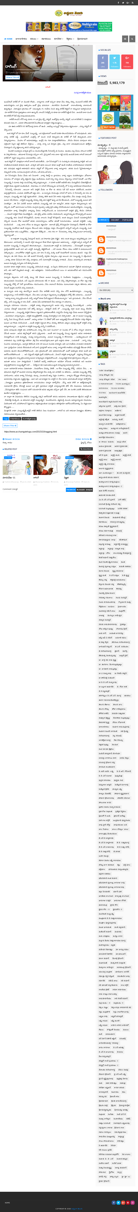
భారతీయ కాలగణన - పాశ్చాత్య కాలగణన (114, 896)
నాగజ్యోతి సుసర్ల (105, 740)
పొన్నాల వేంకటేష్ (105, 794)
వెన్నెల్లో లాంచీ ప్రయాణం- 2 (108, 1065)
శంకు (100, 1083)
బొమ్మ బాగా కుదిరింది (106, 865)
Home (9, 39)
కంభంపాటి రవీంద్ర (119, 518)
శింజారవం (115, 1092)
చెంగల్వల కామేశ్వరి (115, 616)
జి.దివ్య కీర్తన (103, 642)
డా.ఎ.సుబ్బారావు (105, 673)
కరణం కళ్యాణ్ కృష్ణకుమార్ (108, 526)
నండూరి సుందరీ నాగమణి (108, 731)
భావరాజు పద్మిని (105, 901)
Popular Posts (127, 220)
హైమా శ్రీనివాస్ (104, 1181)
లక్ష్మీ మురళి (115, 1021)
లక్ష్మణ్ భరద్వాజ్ (117, 1016)
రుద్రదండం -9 (118, 1003)
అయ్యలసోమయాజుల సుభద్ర (109, 433)
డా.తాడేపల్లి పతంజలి (107, 678)
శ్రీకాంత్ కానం (114, 1097)
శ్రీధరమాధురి (82, 39)
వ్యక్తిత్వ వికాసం (122, 1079)
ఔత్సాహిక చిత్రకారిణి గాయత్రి (109, 513)
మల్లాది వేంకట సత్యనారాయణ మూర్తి (112, 941)
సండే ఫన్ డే (121, 1114)
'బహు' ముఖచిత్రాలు (106, 371)
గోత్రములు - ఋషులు (107, 607)
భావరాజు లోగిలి (120, 901)
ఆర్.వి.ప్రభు (103, 455)
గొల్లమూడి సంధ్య (125, 602)
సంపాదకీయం (118, 1119)
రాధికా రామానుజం (119, 990)
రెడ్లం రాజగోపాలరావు (121, 1012)
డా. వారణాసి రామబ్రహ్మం (108, 669)
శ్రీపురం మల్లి (103, 1105)
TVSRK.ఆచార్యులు (123, 384)
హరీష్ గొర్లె (103, 1177)
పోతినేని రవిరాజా (124, 798)
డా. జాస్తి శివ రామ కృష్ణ (107, 660)
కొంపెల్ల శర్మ (103, 580)
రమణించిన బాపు (123, 976)
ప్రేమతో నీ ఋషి (105, 816)
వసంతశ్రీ (123, 1039)
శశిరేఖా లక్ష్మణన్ (105, 1088)
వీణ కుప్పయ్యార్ (105, 1056)
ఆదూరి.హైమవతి (105, 451)
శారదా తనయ (119, 1088)
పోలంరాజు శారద (105, 803)
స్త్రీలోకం (111, 1172)
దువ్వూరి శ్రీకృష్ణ (104, 718)
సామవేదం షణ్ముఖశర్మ (107, 1137)
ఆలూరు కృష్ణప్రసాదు (106, 469)
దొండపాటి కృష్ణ (104, 722)
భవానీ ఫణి (117, 892)
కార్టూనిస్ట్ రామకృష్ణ (121, 544)
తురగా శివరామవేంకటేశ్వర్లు (109, 700)
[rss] (133, 3)
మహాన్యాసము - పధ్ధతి (107, 945)
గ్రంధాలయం (122, 607)
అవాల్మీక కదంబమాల (106, 437)
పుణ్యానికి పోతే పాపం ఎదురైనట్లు (121, 318)
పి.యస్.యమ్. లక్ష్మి (106, 771)
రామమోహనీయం (105, 999)
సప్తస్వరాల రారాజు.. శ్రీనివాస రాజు (111, 1128)
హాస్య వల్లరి (114, 1177)
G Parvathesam (106, 384)
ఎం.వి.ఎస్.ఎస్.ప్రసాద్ (107, 500)
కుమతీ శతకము (125, 567)
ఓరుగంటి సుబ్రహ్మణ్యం (107, 509)
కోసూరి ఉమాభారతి (106, 589)
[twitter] (123, 3)
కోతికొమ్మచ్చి (121, 584)
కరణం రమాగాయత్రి (106, 531)
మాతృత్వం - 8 (104, 145)
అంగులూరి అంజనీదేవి (117, 393)
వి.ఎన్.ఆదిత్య (118, 1048)
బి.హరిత (117, 852)
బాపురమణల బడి (120, 825)
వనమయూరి (110, 1034)
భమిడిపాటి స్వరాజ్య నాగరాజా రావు (112, 883)
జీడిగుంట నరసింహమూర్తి (121, 642)
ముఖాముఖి (103, 963)
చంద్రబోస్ (122, 611)
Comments (103, 220)
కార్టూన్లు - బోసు (104, 553)
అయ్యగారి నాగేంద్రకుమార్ (120, 428)
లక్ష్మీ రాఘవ (103, 1025)
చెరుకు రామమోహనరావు (108, 624)
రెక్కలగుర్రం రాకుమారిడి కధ (121, 1007)
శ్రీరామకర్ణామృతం (105, 1110)
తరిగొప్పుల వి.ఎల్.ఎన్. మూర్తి (110, 696)
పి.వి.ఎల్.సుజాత (105, 776)
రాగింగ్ (36, 477)
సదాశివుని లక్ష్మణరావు (122, 1123)
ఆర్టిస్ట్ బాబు (103, 460)
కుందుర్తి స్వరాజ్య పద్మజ (107, 567)
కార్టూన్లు (102, 549)
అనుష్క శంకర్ (117, 420)
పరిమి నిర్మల (124, 758)
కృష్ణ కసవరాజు (118, 571)
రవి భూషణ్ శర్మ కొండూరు (108, 985)
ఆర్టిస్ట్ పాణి (127, 455)
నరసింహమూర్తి (104, 736)
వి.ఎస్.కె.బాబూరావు (106, 1052)
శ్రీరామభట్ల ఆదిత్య (121, 1110)
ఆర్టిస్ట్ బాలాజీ (116, 460)
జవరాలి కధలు (120, 638)
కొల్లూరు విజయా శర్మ (106, 584)
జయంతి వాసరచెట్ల (116, 633)
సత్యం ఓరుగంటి (104, 1123)
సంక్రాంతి (102, 1114)
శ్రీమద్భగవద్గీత (124, 1105)
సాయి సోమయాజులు (106, 1141)
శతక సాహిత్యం (111, 1083)
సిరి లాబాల (126, 1154)
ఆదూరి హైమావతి (121, 446)
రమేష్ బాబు (113, 981)
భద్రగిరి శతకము (105, 874)
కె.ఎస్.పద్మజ (114, 575)
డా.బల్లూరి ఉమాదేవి (106, 687)
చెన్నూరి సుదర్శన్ (105, 620)
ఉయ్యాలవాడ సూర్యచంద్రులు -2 (110, 486)
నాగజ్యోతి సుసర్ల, (36, 72)
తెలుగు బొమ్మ (104, 709)
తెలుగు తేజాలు (104, 705)
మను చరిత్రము (104, 936)
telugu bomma (117, 388)
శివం (123, 1092)
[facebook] (118, 3)
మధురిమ (118, 932)
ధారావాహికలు (21, 39)
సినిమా (113, 1146)
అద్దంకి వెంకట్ (120, 415)
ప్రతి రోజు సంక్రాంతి (105, 811)
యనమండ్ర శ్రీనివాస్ (124, 967)
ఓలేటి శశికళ (122, 509)
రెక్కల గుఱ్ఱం (103, 1007)
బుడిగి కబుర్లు (104, 856)
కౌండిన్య (119, 589)
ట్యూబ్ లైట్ (123, 656)
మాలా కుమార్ (104, 958)
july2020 (8, 458)
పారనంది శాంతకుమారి (107, 767)
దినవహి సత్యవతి (118, 713)
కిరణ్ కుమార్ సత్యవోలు (107, 558)
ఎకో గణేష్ (122, 500)
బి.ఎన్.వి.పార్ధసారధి (106, 843)
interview (103, 388)
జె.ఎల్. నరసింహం (121, 647)
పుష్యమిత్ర (118, 776)
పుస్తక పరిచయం (105, 780)
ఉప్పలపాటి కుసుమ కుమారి (109, 477)
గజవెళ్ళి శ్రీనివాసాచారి (107, 593)
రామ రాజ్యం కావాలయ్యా (108, 994)
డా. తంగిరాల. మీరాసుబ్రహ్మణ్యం (110, 664)
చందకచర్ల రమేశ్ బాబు (107, 611)
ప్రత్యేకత (112, 351)
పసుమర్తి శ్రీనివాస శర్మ (107, 762)
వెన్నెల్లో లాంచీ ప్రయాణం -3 (108, 1061)
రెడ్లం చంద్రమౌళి (104, 1012)
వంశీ (100, 1034)
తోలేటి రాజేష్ (104, 713)
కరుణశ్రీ (119, 531)
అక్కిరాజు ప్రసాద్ (105, 406)
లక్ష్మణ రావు (103, 1016)
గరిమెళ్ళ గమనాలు (106, 598)
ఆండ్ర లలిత (121, 442)
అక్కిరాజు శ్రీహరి (120, 406)
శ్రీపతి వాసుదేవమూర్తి (119, 1101)
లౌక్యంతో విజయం (113, 1030)
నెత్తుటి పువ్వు (104, 745)
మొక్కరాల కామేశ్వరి (106, 967)
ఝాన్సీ (125, 651)
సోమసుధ (102, 1172)
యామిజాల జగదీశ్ (122, 972)
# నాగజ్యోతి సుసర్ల (29, 418)
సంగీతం (111, 1114)
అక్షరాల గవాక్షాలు (105, 411)
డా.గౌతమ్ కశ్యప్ (121, 673)
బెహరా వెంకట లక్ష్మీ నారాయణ (110, 860)
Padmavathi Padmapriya (116, 259)
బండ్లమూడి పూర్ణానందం (121, 820)
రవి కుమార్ (125, 981)
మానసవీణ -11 (9, 477)
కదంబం (33, 39)
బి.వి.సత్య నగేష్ (123, 847)
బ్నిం (118, 865)
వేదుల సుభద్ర (123, 1070)
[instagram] (133, 1203)
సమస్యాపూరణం (120, 1132)
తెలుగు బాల (117, 705)
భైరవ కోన (114, 905)
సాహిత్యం (120, 1141)
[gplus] (128, 3)
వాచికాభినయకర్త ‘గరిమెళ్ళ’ (109, 1043)
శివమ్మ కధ (103, 1097)
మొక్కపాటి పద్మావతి (118, 963)
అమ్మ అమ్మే (113, 329)
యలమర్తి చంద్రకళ (105, 972)
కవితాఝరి (123, 540)
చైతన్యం (123, 624)
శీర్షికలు (69, 39)
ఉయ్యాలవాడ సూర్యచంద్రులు (109, 482)
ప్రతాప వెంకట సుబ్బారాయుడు (109, 807)
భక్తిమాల (102, 869)
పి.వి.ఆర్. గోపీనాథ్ (124, 771)
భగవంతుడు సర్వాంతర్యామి (118, 869)
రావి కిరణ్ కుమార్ (121, 999)
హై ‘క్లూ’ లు (126, 1177)
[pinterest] (128, 1203)
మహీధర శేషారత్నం (106, 950)
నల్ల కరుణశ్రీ (117, 736)
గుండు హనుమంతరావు (107, 602)
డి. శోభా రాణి (122, 687)
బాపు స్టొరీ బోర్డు (104, 825)
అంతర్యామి (103, 397)
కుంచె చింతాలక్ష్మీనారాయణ (108, 562)
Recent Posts (115, 220)
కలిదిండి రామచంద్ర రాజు (108, 535)
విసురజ (120, 1052)
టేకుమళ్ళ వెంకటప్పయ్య (107, 656)
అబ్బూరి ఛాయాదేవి (106, 424)
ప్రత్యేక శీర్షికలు (120, 811)
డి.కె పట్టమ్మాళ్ (104, 691)
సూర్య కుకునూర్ (121, 1168)
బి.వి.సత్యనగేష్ (104, 852)
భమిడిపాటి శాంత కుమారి (108, 878)
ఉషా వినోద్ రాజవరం (106, 491)
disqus (89, 490)
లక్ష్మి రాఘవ (103, 1021)
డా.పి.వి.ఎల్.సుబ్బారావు (108, 682)
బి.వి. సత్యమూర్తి (123, 843)
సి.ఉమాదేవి (103, 1146)
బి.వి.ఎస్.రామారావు (106, 847)
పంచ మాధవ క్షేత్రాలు (106, 749)
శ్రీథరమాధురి (103, 1101)
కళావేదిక (57, 39)
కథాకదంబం (46, 39)
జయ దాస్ (102, 633)
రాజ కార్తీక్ (124, 985)
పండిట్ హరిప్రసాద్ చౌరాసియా (109, 754)
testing (102, 393)
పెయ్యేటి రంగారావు (122, 785)
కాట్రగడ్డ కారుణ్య (105, 544)
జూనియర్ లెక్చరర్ (105, 647)
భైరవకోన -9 (117, 909)
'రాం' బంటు (122, 379)
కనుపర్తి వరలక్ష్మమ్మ (117, 522)
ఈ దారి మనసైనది (123, 473)
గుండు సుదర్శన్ (121, 598)
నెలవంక (115, 745)
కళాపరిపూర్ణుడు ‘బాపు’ (107, 540)
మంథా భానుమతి (105, 927)
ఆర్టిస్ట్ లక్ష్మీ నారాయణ (107, 464)
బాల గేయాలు (104, 829)
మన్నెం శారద (117, 936)
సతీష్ (128, 1119)
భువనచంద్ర (103, 905)
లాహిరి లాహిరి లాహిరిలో (120, 1025)
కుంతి (123, 562)
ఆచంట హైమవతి (105, 446)
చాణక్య (101, 616)
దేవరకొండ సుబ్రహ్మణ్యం (121, 718)
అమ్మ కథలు (103, 428)
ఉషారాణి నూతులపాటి (107, 495)
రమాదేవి (102, 981)
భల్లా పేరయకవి (104, 892)
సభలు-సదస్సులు (105, 1132)
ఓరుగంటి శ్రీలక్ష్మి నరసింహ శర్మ (109, 504)
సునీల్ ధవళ (116, 1163)
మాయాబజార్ (121, 954)
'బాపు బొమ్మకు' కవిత (107, 379)
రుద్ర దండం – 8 (104, 1003)
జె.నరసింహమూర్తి (105, 651)
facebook (71, 490)
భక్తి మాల (126, 865)
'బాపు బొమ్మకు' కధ (106, 375)
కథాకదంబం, (25, 72)
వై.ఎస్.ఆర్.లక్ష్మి (120, 1074)
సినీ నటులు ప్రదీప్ (105, 1150)
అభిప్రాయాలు (121, 424)
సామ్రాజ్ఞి (121, 1137)
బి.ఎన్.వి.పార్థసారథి (106, 838)
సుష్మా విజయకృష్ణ (105, 1168)
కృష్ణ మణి (102, 575)
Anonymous (111, 226)
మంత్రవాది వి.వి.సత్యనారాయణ (110, 918)
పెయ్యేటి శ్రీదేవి (104, 789)
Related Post (10, 449)
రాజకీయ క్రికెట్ (104, 990)
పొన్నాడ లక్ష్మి (117, 789)
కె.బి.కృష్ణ (125, 575)
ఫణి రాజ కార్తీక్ (104, 820)
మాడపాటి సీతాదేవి (106, 954)
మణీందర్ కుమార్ (105, 932)
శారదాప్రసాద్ (103, 1092)
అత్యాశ (112, 340)
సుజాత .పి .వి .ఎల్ (106, 1159)
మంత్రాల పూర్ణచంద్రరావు (107, 923)
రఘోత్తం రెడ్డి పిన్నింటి (106, 976)
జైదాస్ (117, 651)
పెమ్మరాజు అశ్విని (105, 785)
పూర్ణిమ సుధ (118, 780)
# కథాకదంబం (15, 418)
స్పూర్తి (119, 1172)
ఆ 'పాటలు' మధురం (106, 442)
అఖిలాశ (118, 411)
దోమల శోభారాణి (119, 722)
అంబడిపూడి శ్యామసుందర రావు (110, 402)
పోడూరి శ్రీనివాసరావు (106, 798)
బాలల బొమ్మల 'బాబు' (120, 829)
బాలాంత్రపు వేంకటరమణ (108, 834)
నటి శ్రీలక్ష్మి (124, 731)
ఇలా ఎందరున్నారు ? (106, 473)
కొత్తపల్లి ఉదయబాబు (117, 580)
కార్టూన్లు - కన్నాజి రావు (116, 549)
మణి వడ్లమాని (120, 927)
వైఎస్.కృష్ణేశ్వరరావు (106, 1079)
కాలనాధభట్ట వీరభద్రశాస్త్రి (122, 553)
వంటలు (126, 1030)
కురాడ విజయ (104, 571)
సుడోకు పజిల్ (104, 1163)
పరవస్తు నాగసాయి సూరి (107, 758)
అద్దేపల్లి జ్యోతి (104, 420)
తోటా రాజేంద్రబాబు (119, 709)
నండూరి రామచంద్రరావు (121, 727)
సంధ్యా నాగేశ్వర (104, 1119)
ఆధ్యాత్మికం (118, 451)
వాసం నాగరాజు (104, 1048)
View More (87, 449)
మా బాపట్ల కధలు (122, 950)
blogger (81, 490)
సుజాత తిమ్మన (122, 1159)
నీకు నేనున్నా (118, 740)
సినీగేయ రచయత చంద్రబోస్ (109, 1154)
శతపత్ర (122, 1083)
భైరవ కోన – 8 (104, 909)
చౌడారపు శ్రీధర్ (121, 629)
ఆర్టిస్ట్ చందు (115, 455)
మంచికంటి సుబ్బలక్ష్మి (106, 914)
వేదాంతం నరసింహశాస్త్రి (107, 1070)
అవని (125, 433)
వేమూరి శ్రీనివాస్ (105, 1074)
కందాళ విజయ (104, 518)
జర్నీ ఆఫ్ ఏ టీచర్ (105, 638)
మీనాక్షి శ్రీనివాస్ (118, 958)
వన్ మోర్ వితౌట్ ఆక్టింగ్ (107, 1039)
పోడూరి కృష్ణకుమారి (122, 794)
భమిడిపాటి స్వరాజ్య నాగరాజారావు (111, 887)
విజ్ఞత (66, 477)
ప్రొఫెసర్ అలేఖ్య (119, 816)
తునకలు (127, 696)
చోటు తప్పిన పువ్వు (106, 629)
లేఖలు (101, 1030)
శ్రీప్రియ (113, 1105)
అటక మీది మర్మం (105, 415)
